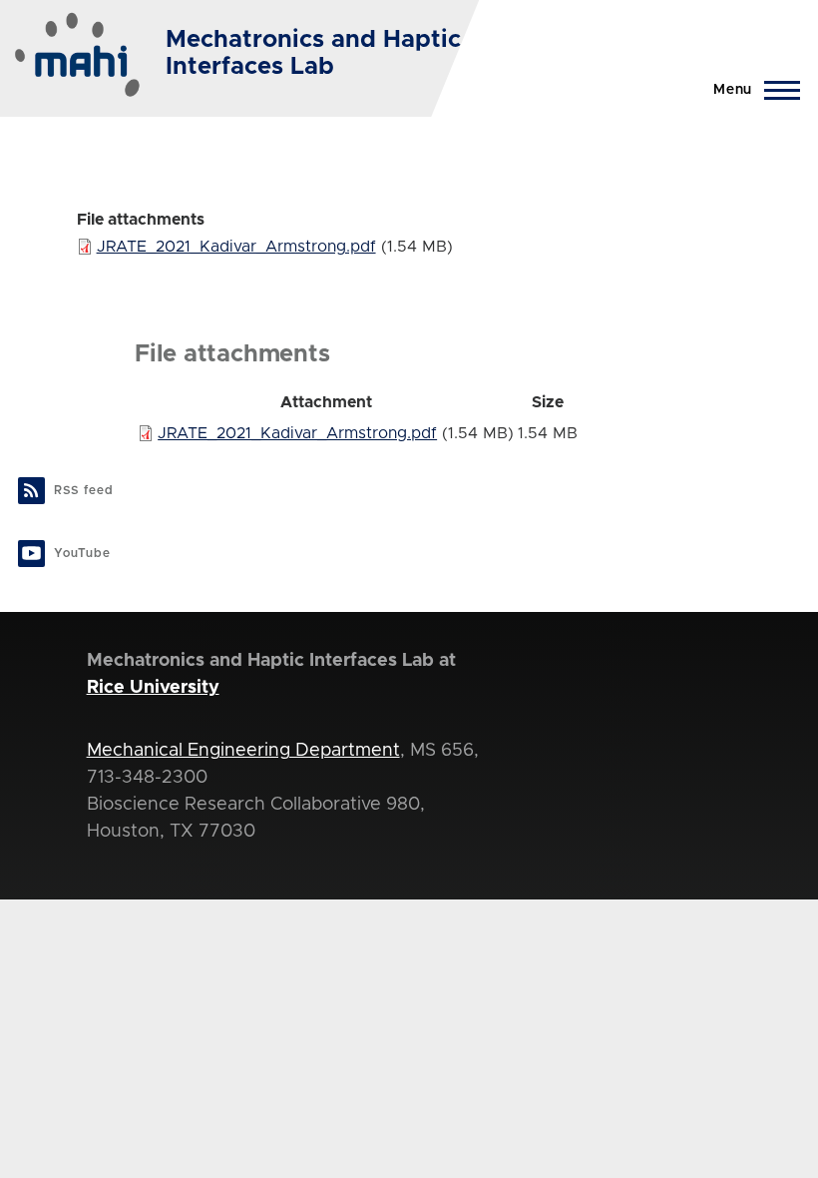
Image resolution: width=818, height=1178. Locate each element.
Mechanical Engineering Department (243, 751)
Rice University (153, 688)
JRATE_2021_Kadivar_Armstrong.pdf (236, 247)
